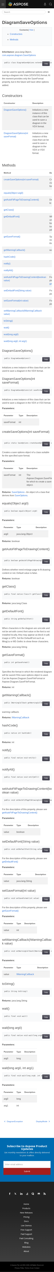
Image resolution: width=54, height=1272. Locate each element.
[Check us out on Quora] (33, 1194)
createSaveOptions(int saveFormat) (21, 179)
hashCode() (9, 257)
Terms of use (29, 1268)
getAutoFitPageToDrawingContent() (21, 200)
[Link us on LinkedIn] (21, 1194)
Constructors (16, 34)
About (26, 1251)
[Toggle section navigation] (49, 12)
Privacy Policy (19, 1268)
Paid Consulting (26, 1238)
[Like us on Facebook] (10, 1194)
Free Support (26, 1229)
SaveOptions (18, 492)
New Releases (26, 1212)
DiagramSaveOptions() (15, 110)
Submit (27, 1171)
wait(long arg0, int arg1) (15, 341)
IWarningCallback (20, 717)
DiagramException (15, 1121)
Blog (26, 1242)
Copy (46, 64)
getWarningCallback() (14, 250)
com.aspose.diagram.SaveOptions (19, 55)
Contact (36, 1268)
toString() (8, 321)
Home (26, 1204)
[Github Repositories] (39, 1194)
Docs (26, 1221)
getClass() (9, 210)
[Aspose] (18, 4)
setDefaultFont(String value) (17, 290)
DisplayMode (41, 1121)
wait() (6, 327)
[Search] (50, 4)
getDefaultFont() (12, 216)
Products (26, 1208)
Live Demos (26, 1225)
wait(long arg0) (11, 334)
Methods (14, 39)
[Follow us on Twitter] (15, 1194)
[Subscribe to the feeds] (45, 1194)
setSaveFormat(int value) (16, 300)
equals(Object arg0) (13, 193)
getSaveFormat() (12, 236)
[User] (45, 4)
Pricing (26, 1217)
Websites (26, 1247)
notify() (7, 263)
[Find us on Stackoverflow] (27, 1194)
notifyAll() (8, 270)
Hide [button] (31, 30)
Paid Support (26, 1234)
